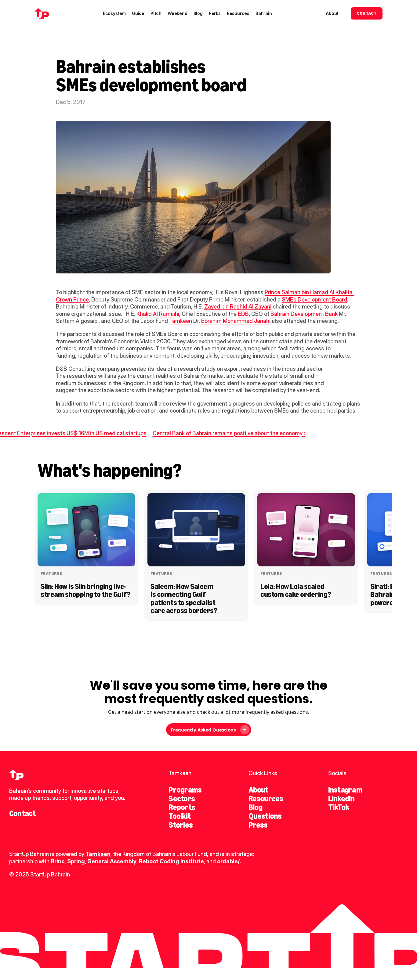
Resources (265, 799)
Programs (185, 790)
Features (51, 573)
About (258, 790)
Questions (265, 816)
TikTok (338, 807)
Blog (255, 807)
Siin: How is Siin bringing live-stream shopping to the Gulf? (85, 590)
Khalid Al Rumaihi (157, 314)
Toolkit (179, 816)
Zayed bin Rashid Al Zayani (237, 306)
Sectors (182, 799)
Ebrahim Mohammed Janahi (235, 321)
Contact (22, 813)
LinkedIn (341, 799)
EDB (243, 314)
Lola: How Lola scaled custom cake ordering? (295, 590)
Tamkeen (180, 321)
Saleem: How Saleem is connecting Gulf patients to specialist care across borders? (183, 598)
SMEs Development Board (314, 299)
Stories (181, 825)
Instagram (345, 790)
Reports (182, 807)
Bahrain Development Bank (304, 314)
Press (258, 825)
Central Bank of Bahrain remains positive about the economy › (229, 433)
